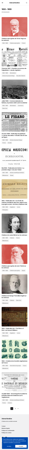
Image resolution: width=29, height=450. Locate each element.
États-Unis (4, 108)
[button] (2, 3)
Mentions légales (6, 428)
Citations (12, 238)
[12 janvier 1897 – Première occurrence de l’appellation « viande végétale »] (14, 56)
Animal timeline (14, 3)
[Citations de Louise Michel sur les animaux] (14, 223)
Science (10, 402)
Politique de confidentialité (8, 430)
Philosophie (5, 209)
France (23, 43)
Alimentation (13, 73)
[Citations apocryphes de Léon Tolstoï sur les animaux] (14, 254)
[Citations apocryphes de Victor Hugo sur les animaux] (14, 27)
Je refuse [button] (9, 446)
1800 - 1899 (5, 43)
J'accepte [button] (21, 446)
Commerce (20, 105)
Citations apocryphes (15, 43)
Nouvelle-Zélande (21, 75)
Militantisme (5, 175)
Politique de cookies (6, 432)
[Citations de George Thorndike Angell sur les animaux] (14, 284)
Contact (3, 426)
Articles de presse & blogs (8, 75)
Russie (11, 175)
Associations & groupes (15, 365)
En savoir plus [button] (16, 442)
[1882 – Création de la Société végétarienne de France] (14, 349)
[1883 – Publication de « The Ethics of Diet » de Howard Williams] (14, 316)
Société (9, 142)
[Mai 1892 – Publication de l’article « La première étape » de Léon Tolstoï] (14, 156)
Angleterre (12, 207)
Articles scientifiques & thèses (17, 172)
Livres (18, 207)
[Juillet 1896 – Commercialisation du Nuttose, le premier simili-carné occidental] (14, 89)
